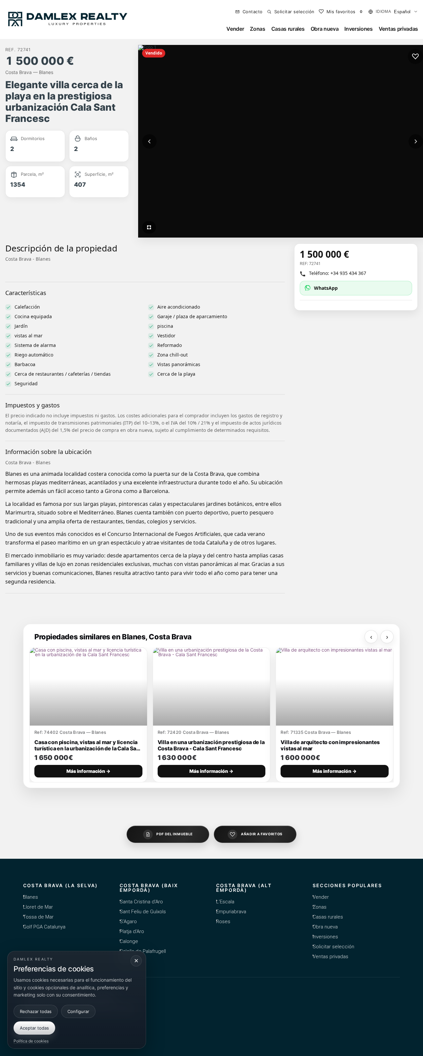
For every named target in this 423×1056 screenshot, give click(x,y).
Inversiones (358, 28)
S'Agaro (128, 921)
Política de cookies (31, 1040)
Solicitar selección (333, 947)
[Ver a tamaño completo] (149, 227)
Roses (223, 921)
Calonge (129, 941)
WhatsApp (326, 288)
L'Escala (225, 902)
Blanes (30, 897)
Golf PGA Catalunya (44, 927)
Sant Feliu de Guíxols (143, 912)
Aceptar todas (34, 1028)
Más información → (88, 771)
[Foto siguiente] (415, 141)
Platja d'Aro (132, 931)
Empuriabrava (231, 912)
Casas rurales (288, 28)
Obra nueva (325, 28)
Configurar (78, 1011)
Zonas (257, 28)
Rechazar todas (36, 1011)
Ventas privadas (398, 28)
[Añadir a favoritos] (415, 56)
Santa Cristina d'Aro (141, 902)
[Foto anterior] (149, 141)
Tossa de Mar (38, 917)
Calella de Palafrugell (143, 951)
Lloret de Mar (38, 907)
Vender (235, 28)
